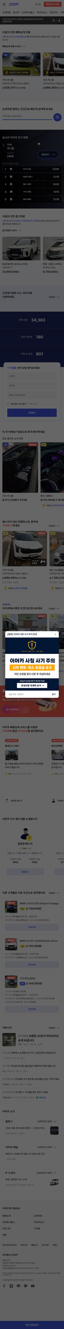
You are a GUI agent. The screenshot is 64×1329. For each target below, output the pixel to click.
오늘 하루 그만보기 (16, 694)
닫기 (54, 694)
